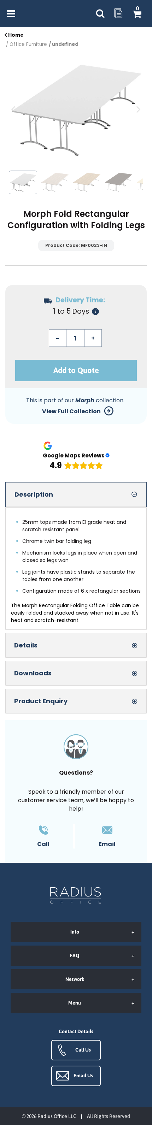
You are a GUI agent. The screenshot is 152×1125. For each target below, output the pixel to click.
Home (15, 35)
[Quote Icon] (118, 14)
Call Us (83, 1050)
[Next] (138, 109)
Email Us (83, 1075)
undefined (65, 44)
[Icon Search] (100, 13)
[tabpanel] (76, 568)
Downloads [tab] (33, 673)
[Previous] (14, 109)
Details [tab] (25, 645)
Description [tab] (33, 494)
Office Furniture (28, 44)
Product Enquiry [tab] (41, 701)
